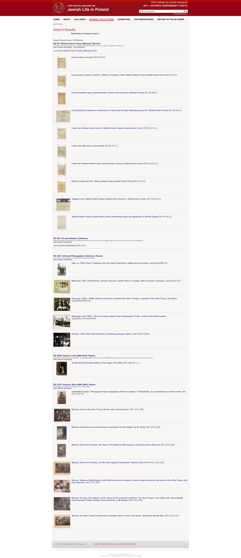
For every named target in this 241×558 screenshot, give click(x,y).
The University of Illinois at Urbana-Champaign (126, 556)
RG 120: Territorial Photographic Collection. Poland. (78, 256)
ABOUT (66, 19)
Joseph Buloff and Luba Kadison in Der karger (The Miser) (97, 363)
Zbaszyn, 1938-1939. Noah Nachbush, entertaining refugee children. (102, 334)
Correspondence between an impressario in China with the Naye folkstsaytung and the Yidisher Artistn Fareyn (120, 110)
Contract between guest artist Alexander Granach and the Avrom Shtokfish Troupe (108, 92)
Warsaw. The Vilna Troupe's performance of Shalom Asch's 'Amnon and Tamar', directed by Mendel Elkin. (118, 515)
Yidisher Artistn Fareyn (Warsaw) (77, 51)
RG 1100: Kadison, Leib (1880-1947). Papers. (74, 356)
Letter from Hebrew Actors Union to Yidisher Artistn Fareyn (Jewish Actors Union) (107, 128)
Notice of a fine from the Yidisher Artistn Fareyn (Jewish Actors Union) (102, 181)
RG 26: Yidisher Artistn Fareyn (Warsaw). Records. (77, 43)
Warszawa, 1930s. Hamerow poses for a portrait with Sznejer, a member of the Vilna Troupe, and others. (124, 298)
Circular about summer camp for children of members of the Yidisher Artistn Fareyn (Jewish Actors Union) (118, 75)
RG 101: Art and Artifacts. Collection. (70, 238)
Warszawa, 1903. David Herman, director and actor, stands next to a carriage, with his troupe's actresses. (118, 281)
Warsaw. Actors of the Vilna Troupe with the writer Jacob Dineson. (100, 409)
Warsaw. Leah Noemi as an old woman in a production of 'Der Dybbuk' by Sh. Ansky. (109, 427)
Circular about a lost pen (82, 57)
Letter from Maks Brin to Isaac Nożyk (88, 146)
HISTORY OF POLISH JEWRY (170, 19)
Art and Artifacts (70, 245)
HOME (56, 19)
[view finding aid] (79, 47)
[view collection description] (62, 47)
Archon (122, 554)
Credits (96, 544)
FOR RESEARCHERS (143, 19)
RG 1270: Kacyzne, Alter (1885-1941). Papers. (74, 384)
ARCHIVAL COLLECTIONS (101, 19)
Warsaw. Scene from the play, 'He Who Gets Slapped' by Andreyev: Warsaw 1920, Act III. (111, 462)
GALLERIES (79, 19)
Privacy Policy (130, 544)
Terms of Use (119, 544)
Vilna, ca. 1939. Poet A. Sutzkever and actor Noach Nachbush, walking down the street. (110, 263)
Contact (103, 544)
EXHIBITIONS (124, 19)
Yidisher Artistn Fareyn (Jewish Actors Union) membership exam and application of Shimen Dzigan (115, 216)
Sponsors (110, 544)
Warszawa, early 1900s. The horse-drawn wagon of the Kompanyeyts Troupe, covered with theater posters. (119, 316)
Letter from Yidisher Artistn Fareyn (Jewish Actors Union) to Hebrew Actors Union (107, 163)
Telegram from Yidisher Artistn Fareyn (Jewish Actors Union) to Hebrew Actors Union (109, 199)
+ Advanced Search (179, 14)
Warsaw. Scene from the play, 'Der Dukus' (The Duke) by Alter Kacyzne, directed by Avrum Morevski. (116, 445)
